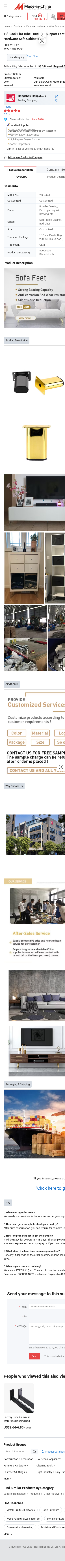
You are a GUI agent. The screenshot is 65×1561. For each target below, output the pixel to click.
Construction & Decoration (18, 1459)
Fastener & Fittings (14, 1472)
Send (34, 1356)
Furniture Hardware (35, 26)
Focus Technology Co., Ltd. (45, 1546)
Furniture (18, 26)
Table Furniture (50, 1510)
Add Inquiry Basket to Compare (25, 157)
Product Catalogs (54, 1451)
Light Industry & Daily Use (50, 1472)
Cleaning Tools (44, 1465)
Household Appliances (48, 1459)
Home (7, 26)
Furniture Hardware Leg (19, 1527)
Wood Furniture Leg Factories (23, 1518)
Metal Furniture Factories (20, 1510)
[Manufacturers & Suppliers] (32, 6)
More (7, 1534)
